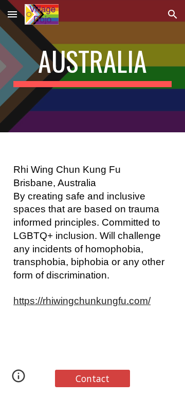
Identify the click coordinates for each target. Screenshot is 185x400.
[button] (12, 14)
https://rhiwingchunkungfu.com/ (82, 300)
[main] (92, 66)
